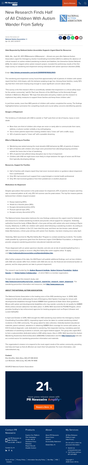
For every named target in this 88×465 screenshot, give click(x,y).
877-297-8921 (72, 454)
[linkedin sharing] (68, 38)
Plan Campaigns (31, 437)
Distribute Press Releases (31, 442)
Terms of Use (9, 460)
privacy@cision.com (74, 450)
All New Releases (71, 435)
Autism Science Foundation (61, 270)
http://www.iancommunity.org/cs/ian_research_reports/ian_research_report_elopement (39, 281)
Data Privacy (70, 439)
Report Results (30, 446)
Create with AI (30, 439)
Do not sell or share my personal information (73, 444)
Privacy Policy (20, 460)
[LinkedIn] (6, 450)
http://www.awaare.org (55, 284)
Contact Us (9, 448)
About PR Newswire (52, 435)
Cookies (9, 462)
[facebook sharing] (60, 38)
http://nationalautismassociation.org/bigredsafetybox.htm (31, 253)
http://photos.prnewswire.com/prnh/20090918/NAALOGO (32, 72)
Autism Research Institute (40, 270)
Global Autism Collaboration (26, 273)
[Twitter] (11, 450)
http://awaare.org (68, 335)
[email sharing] (81, 38)
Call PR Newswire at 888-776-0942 (14, 439)
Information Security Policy (36, 460)
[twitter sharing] (64, 38)
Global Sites (50, 445)
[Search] (85, 3)
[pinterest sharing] (77, 38)
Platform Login (70, 437)
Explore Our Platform (32, 435)
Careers (48, 439)
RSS (56, 460)
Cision (72, 462)
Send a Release (69, 3)
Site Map (50, 460)
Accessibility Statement (53, 441)
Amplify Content (31, 448)
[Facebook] (9, 450)
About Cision (50, 437)
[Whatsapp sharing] (72, 38)
